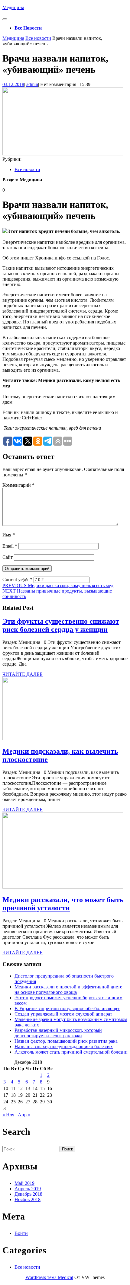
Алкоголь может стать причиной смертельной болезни (71, 1051)
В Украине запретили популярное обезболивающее (67, 1008)
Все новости (28, 27)
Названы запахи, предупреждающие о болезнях (64, 1046)
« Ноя (8, 1114)
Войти (21, 1233)
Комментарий (18, 485)
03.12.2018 (13, 84)
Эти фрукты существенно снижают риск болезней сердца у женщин (60, 625)
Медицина (13, 7)
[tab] (4, 19)
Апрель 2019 (28, 1188)
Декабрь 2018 (28, 1194)
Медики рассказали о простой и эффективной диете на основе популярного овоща (68, 989)
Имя (8, 534)
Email (9, 546)
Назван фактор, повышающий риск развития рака (66, 1041)
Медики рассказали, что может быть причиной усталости (63, 904)
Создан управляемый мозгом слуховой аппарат (63, 1013)
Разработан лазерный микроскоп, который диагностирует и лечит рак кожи (58, 1033)
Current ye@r (17, 579)
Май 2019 (24, 1183)
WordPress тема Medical (49, 1277)
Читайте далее (22, 674)
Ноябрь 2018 (28, 1199)
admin (32, 84)
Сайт (7, 557)
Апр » (24, 1114)
